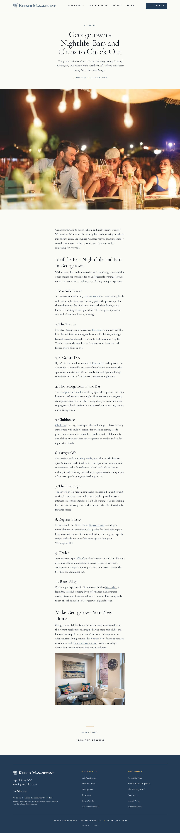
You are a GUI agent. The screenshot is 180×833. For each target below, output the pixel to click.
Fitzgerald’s (86, 458)
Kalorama (86, 795)
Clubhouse (60, 425)
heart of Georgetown (85, 643)
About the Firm (135, 777)
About (130, 6)
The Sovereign (62, 491)
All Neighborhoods (90, 806)
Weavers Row (97, 638)
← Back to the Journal (90, 740)
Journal (117, 6)
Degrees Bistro (96, 525)
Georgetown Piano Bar (72, 392)
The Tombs (97, 329)
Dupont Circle (88, 783)
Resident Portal (135, 806)
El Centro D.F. (96, 363)
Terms (95, 825)
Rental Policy (134, 800)
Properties (75, 6)
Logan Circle (88, 800)
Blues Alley (111, 587)
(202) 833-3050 (20, 791)
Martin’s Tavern (91, 296)
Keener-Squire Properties (139, 783)
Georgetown (87, 789)
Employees (132, 795)
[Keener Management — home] (35, 5)
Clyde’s (81, 558)
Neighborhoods (98, 6)
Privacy (85, 825)
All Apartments (89, 777)
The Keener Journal (136, 789)
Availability (156, 6)
